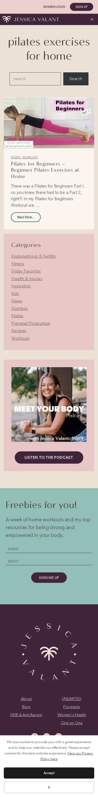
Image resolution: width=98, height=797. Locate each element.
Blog (26, 706)
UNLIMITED (71, 698)
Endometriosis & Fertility (33, 256)
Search (75, 78)
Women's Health (72, 714)
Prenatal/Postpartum (30, 323)
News (16, 301)
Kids (15, 293)
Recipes (18, 330)
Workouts (30, 157)
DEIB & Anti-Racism (26, 714)
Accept (49, 773)
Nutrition (19, 308)
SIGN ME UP (49, 577)
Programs (71, 706)
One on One (72, 722)
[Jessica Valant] (30, 19)
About (26, 698)
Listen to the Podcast (49, 457)
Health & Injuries (26, 278)
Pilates (16, 157)
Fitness (17, 263)
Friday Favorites (26, 271)
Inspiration (21, 286)
